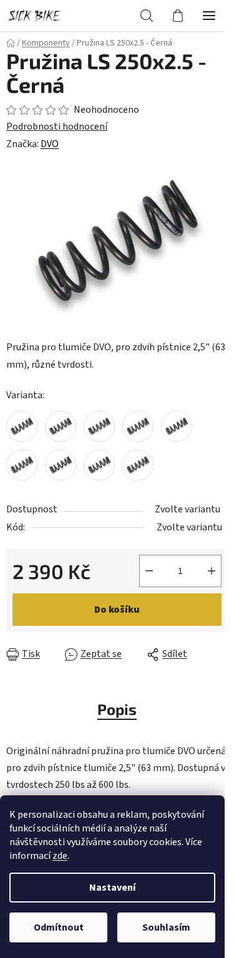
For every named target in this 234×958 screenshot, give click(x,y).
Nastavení (112, 887)
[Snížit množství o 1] (149, 571)
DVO (50, 144)
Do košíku (117, 609)
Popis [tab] (117, 709)
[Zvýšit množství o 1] (211, 571)
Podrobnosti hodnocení (56, 126)
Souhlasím (166, 927)
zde (59, 856)
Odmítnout (59, 927)
